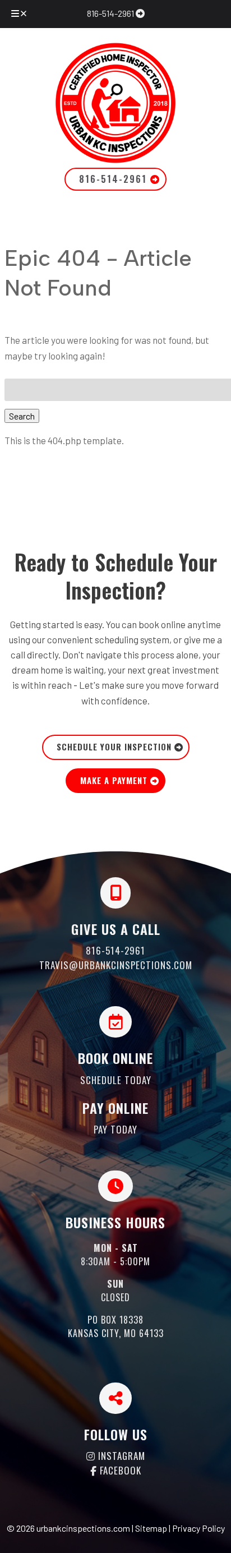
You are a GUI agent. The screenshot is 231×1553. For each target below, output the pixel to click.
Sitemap (151, 1528)
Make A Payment (115, 780)
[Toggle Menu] (19, 14)
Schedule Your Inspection (115, 746)
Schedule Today (115, 1080)
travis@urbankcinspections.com (115, 965)
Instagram (120, 1456)
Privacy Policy (198, 1528)
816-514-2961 (111, 13)
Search (22, 416)
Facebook (119, 1470)
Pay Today (115, 1129)
